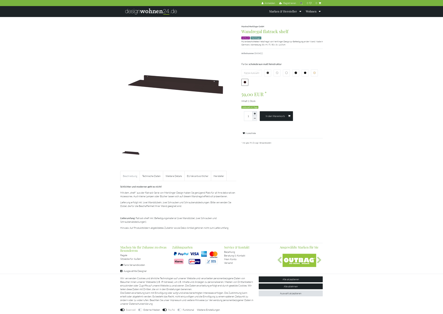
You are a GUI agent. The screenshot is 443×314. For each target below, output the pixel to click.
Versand (228, 262)
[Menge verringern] (254, 118)
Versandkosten (265, 143)
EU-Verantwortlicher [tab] (198, 176)
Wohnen (311, 11)
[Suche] (301, 3)
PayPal (171, 309)
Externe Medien (151, 309)
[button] (279, 260)
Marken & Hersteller (283, 11)
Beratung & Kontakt (234, 255)
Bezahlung (229, 251)
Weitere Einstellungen (208, 309)
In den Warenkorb (275, 116)
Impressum (176, 300)
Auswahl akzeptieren (290, 293)
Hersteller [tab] (219, 176)
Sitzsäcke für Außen (130, 258)
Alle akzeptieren (291, 279)
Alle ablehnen (291, 286)
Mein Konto (230, 259)
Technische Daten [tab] (151, 176)
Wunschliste (250, 133)
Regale (123, 255)
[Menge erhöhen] (254, 113)
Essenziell (131, 309)
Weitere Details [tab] (174, 176)
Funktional (188, 309)
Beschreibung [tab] (130, 176)
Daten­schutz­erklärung (141, 303)
